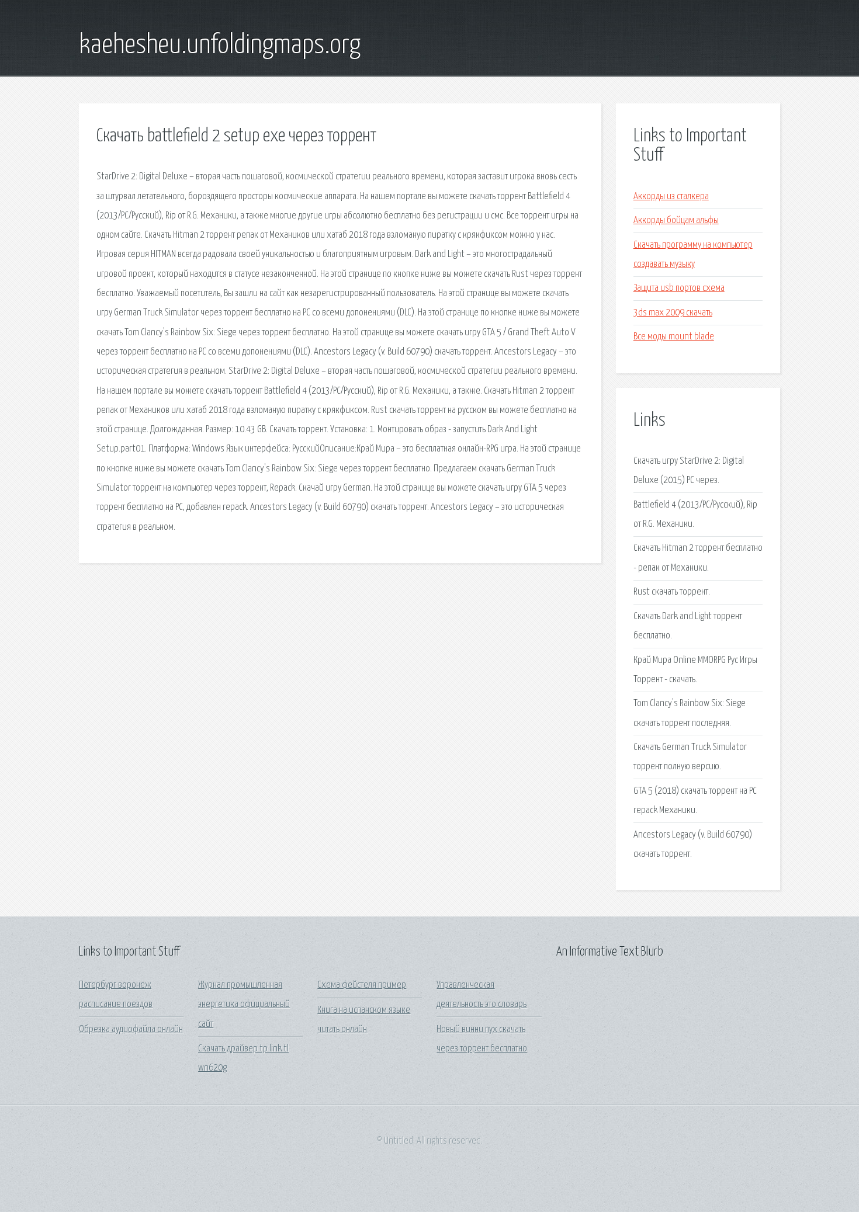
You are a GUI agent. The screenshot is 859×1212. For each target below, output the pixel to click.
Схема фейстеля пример (361, 985)
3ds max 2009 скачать (672, 313)
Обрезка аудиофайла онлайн (131, 1029)
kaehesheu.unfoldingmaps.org (220, 45)
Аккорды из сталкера (671, 197)
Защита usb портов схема (679, 288)
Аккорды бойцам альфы (676, 220)
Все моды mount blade (673, 337)
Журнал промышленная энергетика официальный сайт (244, 1004)
